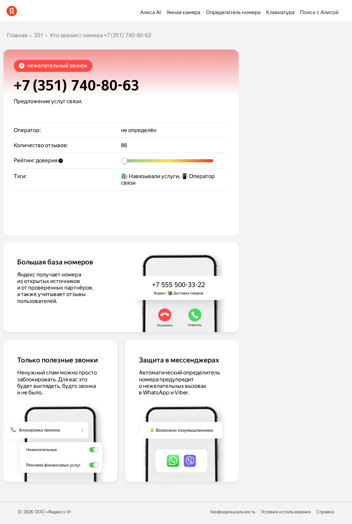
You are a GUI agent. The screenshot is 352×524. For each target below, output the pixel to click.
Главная (17, 35)
